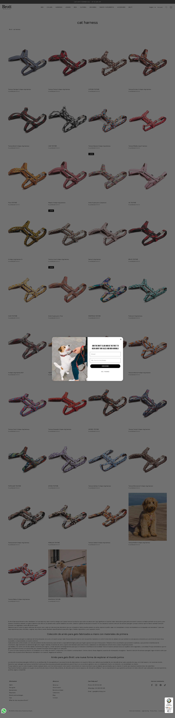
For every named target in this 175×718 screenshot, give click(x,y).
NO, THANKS (105, 371)
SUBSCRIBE (105, 366)
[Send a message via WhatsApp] (4, 711)
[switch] (169, 711)
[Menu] (172, 698)
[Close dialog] (120, 339)
